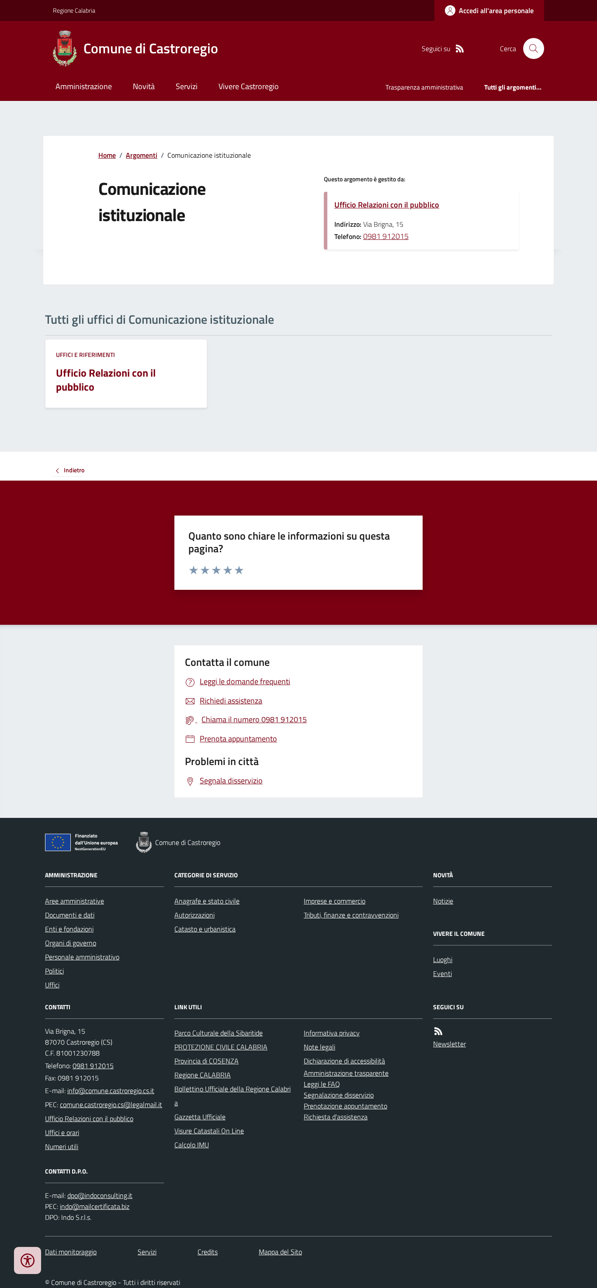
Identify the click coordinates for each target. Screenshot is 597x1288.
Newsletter (449, 1044)
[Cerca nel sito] (530, 48)
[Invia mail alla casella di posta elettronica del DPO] (99, 1195)
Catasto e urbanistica (205, 929)
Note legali (319, 1047)
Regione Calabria (74, 10)
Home (107, 155)
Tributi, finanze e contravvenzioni (351, 915)
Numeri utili (61, 1146)
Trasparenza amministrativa (424, 87)
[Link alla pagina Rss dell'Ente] (438, 1031)
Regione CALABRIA (202, 1075)
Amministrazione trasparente (346, 1073)
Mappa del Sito (280, 1251)
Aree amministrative (74, 901)
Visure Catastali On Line (209, 1130)
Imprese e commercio (334, 901)
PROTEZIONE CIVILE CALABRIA (220, 1047)
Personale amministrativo (82, 957)
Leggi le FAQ (322, 1084)
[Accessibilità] (28, 1260)
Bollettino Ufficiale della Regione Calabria (232, 1096)
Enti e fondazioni (69, 929)
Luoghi (442, 959)
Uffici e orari (62, 1132)
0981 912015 (386, 236)
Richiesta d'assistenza (336, 1116)
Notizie (443, 901)
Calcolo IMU (191, 1144)
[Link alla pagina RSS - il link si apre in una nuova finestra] (460, 48)
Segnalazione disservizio (339, 1095)
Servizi (187, 86)
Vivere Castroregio (249, 86)
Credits (208, 1251)
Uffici (52, 985)
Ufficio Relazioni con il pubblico (386, 205)
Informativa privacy (332, 1033)
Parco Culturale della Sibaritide (218, 1033)
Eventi (442, 973)
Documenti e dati (69, 915)
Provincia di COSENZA (206, 1061)
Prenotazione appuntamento (345, 1106)
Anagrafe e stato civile (206, 901)
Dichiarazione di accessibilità (344, 1061)
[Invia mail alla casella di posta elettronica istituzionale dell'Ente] (110, 1091)
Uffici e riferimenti (85, 354)
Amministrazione (84, 86)
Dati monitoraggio (71, 1251)
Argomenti (141, 155)
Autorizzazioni (194, 915)
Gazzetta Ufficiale (200, 1116)
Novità (144, 86)
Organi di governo (70, 943)
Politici (54, 971)
